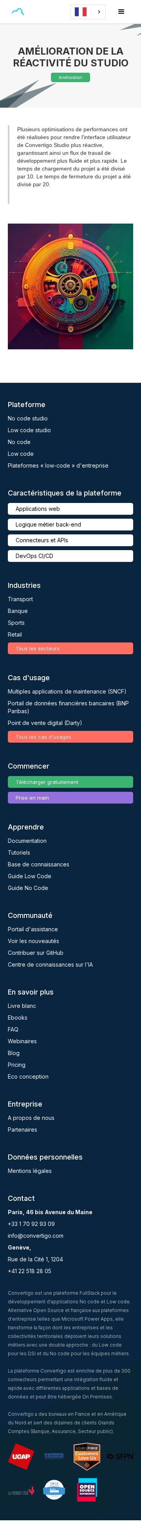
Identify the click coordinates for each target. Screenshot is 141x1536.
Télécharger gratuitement (47, 782)
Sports (16, 622)
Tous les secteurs (38, 648)
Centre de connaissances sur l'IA (50, 964)
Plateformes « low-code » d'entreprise (58, 465)
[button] (37, 12)
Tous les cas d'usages (43, 737)
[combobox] (88, 11)
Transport (20, 599)
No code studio (28, 418)
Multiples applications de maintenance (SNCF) (67, 691)
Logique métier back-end (48, 524)
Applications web (38, 508)
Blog (14, 1053)
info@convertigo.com (35, 1235)
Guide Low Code (29, 876)
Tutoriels (19, 852)
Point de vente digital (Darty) (45, 722)
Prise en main (32, 798)
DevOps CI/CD (34, 555)
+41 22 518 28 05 (29, 1271)
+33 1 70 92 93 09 (31, 1223)
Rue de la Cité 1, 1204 (35, 1259)
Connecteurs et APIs (42, 540)
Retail (15, 634)
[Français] (88, 11)
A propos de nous (31, 1117)
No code (19, 442)
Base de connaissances (38, 864)
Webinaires (22, 1041)
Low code (21, 453)
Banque (18, 610)
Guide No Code (28, 888)
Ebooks (17, 1017)
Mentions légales (30, 1170)
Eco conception (28, 1076)
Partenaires (22, 1129)
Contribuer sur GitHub (35, 952)
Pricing (16, 1064)
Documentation (27, 840)
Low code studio (29, 430)
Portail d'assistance (33, 929)
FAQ (13, 1029)
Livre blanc (22, 1005)
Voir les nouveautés (33, 941)
